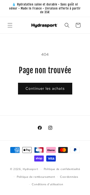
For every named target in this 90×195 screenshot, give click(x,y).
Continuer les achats (45, 88)
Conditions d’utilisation (47, 184)
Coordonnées (69, 176)
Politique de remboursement (36, 176)
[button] (10, 25)
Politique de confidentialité (62, 169)
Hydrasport (30, 169)
